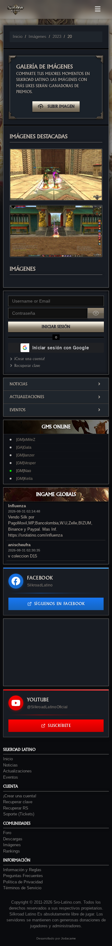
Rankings (11, 851)
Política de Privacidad (23, 882)
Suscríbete (59, 725)
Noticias (18, 384)
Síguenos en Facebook (59, 603)
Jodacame (68, 938)
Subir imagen (61, 106)
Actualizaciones (27, 396)
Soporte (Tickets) (18, 814)
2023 (57, 36)
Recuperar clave (27, 365)
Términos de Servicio (22, 888)
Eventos (18, 410)
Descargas (12, 839)
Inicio (17, 36)
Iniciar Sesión (56, 326)
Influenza (17, 506)
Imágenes (37, 36)
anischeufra (19, 544)
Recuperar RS (15, 808)
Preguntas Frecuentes (23, 875)
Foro (7, 832)
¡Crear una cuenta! (29, 358)
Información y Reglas (22, 869)
